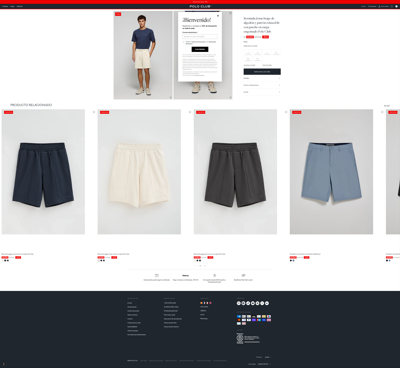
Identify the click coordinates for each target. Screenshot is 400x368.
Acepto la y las (201, 42)
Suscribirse (200, 49)
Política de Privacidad (198, 41)
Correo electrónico (190, 32)
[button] (4, 364)
